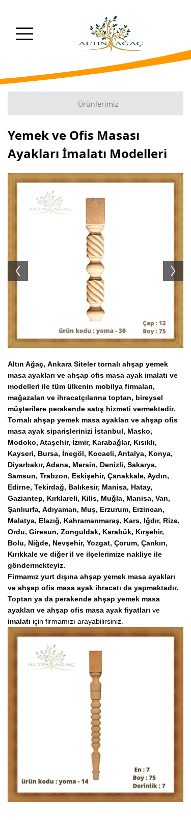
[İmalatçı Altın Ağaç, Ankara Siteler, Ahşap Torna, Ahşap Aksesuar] (111, 34)
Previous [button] (13, 261)
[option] (95, 260)
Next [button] (178, 261)
